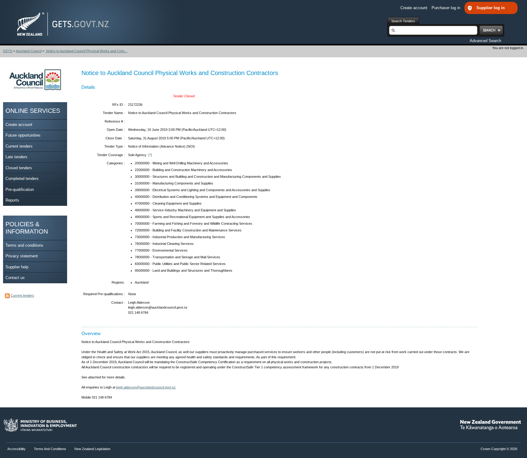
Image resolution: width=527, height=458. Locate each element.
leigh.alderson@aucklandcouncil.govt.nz (146, 387)
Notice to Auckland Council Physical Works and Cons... (86, 51)
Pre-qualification (19, 189)
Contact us (15, 277)
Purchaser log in (446, 7)
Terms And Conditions (50, 449)
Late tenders (16, 157)
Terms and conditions (24, 245)
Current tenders (19, 146)
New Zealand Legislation (92, 449)
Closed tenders (18, 168)
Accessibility (17, 449)
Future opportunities (23, 135)
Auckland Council (28, 51)
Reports (12, 200)
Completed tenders (22, 178)
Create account (414, 7)
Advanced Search (485, 40)
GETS (7, 51)
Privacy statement (21, 256)
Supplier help (16, 267)
